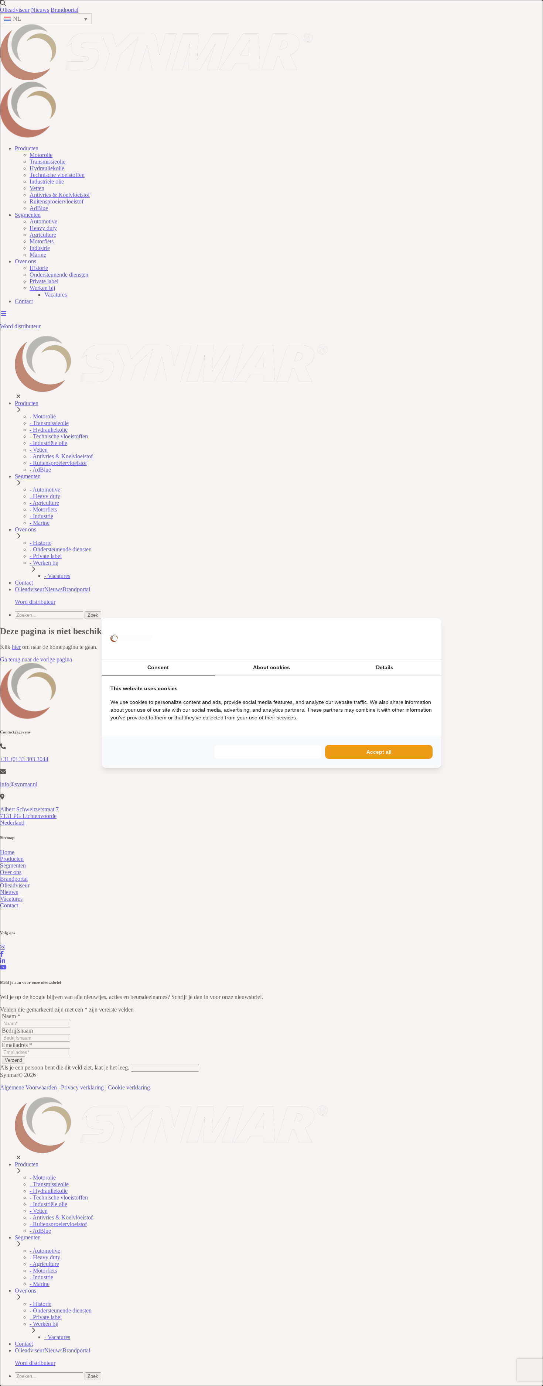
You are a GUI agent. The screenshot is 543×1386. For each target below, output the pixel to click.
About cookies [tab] (271, 667)
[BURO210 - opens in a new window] (405, 639)
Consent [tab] (158, 667)
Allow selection (268, 752)
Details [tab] (384, 667)
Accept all (379, 752)
